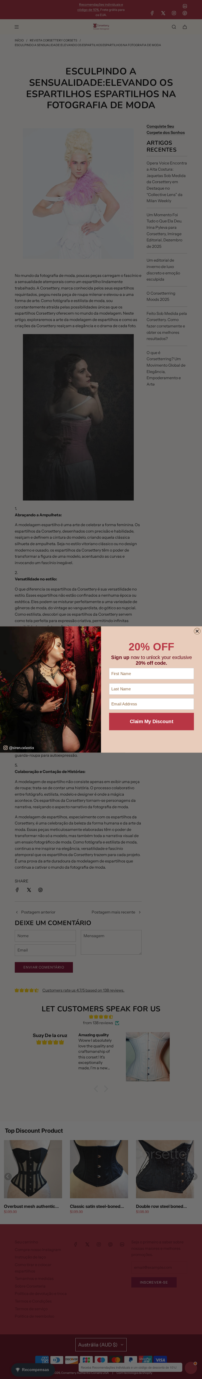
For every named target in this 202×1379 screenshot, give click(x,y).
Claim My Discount (151, 721)
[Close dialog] (197, 631)
